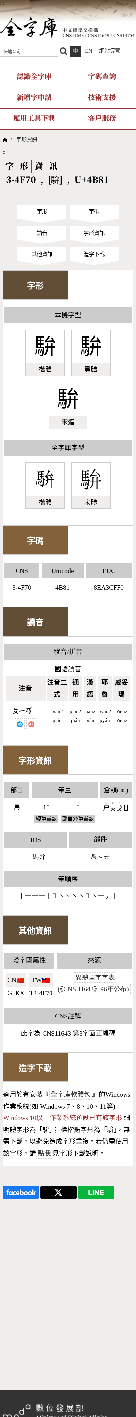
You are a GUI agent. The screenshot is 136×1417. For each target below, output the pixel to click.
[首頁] (67, 27)
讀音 (42, 233)
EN (88, 51)
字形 (42, 211)
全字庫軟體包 (70, 1094)
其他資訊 (41, 254)
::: (2, 3)
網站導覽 (109, 51)
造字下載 (94, 254)
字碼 (94, 211)
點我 (44, 1153)
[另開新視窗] (21, 1192)
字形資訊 (26, 139)
